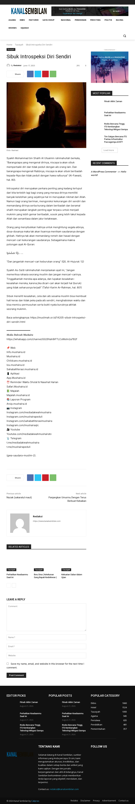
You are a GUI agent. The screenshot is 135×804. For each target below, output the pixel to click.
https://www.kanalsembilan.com (47, 521)
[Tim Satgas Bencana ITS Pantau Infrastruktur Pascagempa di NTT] (96, 139)
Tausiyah (19, 44)
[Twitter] (117, 2)
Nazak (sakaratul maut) (19, 497)
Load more (109, 150)
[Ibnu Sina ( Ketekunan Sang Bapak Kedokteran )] (46, 562)
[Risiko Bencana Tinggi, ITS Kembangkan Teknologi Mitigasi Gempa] (96, 126)
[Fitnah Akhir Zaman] (96, 104)
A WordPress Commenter (103, 171)
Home (9, 44)
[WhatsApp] (53, 74)
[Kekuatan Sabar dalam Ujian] (73, 562)
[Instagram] (113, 2)
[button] (124, 36)
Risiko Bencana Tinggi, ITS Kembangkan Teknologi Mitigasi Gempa (116, 127)
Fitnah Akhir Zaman (113, 101)
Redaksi (17, 65)
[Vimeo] (122, 2)
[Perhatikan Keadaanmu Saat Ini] (19, 562)
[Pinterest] (45, 74)
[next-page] (14, 585)
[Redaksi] (9, 65)
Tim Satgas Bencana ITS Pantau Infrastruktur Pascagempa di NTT (115, 139)
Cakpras (35, 801)
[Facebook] (108, 2)
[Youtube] (126, 2)
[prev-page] (9, 585)
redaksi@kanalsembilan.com (64, 789)
